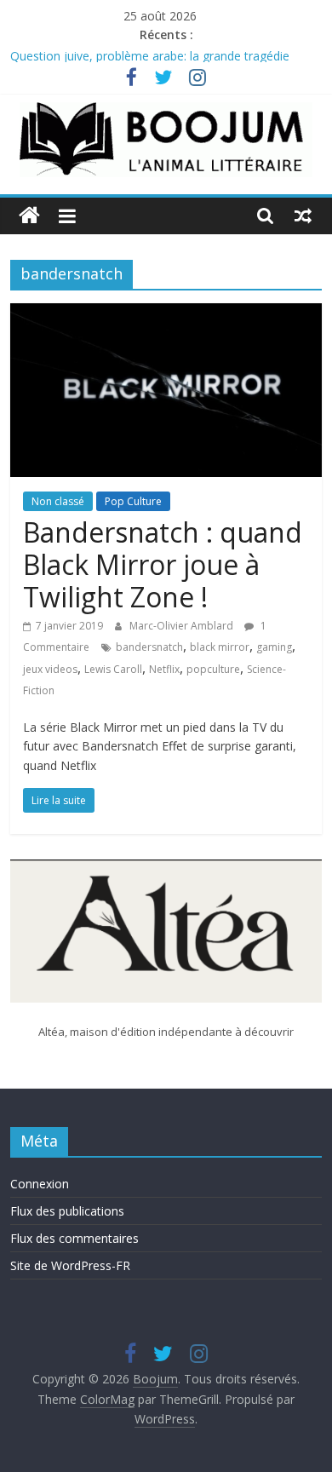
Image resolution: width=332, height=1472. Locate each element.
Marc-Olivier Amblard (182, 625)
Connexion (39, 1184)
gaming (274, 647)
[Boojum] (29, 216)
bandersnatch (149, 647)
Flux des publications (67, 1211)
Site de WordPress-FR (70, 1265)
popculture (213, 669)
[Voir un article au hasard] (303, 215)
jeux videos (50, 669)
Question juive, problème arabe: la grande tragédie (149, 57)
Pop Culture (133, 501)
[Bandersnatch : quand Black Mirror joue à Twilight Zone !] (166, 313)
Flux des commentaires (74, 1238)
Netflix (164, 669)
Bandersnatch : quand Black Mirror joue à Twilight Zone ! (162, 565)
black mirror (219, 647)
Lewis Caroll (113, 669)
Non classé (57, 501)
